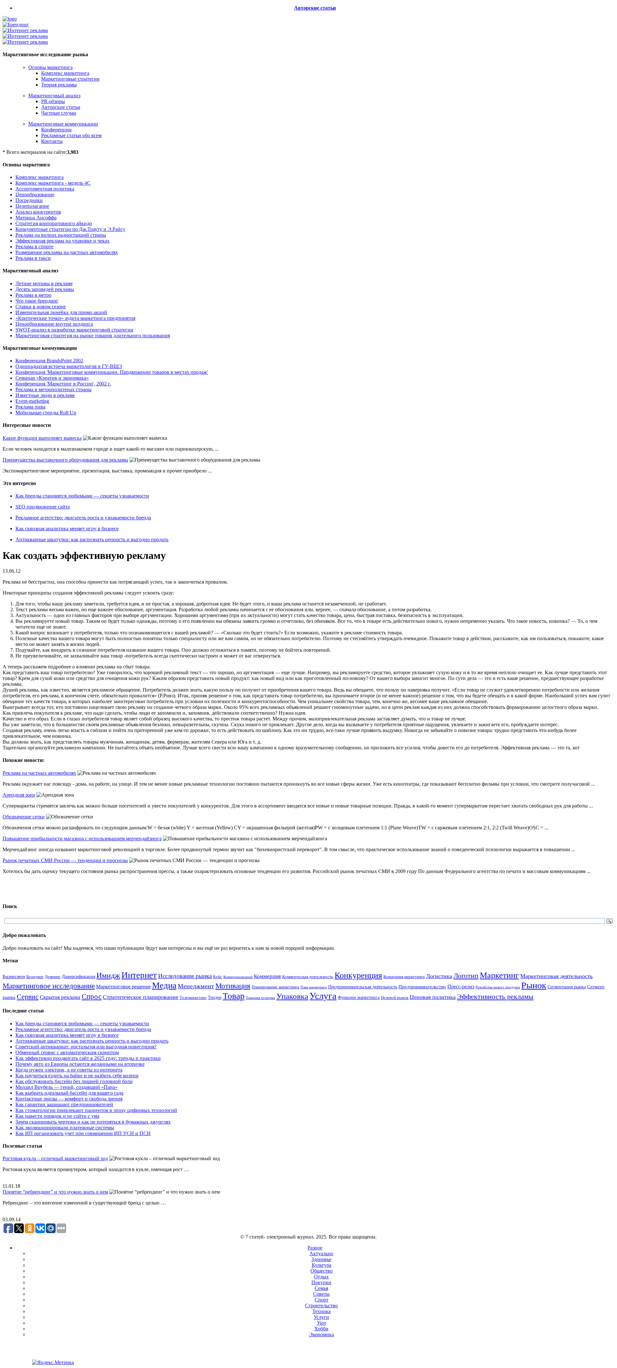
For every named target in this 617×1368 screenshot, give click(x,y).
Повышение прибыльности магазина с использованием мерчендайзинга (82, 838)
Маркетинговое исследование (49, 986)
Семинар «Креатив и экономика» (52, 378)
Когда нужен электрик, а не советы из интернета (68, 1069)
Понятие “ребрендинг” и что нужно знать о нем (55, 1192)
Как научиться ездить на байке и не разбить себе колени (77, 1075)
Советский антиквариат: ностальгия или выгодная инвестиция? (85, 1046)
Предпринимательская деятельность (362, 986)
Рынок (533, 985)
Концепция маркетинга (404, 976)
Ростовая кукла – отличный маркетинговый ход (55, 1158)
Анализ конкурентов (38, 212)
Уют (321, 1323)
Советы (321, 1294)
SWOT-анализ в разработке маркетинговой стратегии (74, 329)
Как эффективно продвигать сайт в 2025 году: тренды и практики (88, 1058)
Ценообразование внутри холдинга (54, 324)
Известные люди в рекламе (45, 395)
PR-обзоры (53, 101)
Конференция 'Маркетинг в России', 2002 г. (63, 383)
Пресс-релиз (460, 986)
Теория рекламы (59, 84)
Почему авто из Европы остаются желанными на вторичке (80, 1064)
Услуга (322, 996)
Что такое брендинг (36, 301)
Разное (315, 1247)
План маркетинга (313, 987)
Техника (321, 1311)
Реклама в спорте (34, 246)
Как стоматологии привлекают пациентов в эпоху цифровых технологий (96, 1110)
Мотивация (232, 986)
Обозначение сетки (24, 816)
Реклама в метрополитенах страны (53, 389)
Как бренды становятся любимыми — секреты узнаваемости (82, 496)
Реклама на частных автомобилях (39, 773)
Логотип (465, 976)
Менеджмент (196, 986)
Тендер (214, 997)
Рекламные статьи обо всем (71, 135)
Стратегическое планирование (140, 997)
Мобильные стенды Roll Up (45, 412)
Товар (234, 996)
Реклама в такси (33, 258)
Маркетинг (499, 975)
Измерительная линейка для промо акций (61, 312)
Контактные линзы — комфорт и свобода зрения (68, 1098)
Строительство (321, 1305)
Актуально (321, 1253)
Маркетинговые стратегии (70, 79)
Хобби (321, 1328)
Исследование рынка (185, 976)
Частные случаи (58, 113)
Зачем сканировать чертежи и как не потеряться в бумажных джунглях (93, 1122)
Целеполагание (32, 206)
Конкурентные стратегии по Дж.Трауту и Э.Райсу (70, 229)
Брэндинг (34, 976)
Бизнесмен (14, 976)
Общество (321, 1271)
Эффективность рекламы (495, 997)
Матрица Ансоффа (36, 217)
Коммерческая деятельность (307, 977)
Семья (321, 1288)
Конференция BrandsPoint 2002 (49, 360)
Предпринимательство (422, 986)
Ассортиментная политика (44, 188)
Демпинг (52, 977)
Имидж (108, 975)
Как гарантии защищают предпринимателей (64, 1104)
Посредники (29, 200)
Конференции (56, 129)
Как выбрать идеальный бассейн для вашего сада (69, 1093)
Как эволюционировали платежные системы (64, 1127)
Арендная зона (19, 795)
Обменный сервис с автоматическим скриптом (67, 1052)
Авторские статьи (315, 8)
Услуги (321, 1317)
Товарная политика (260, 998)
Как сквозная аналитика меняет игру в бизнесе (67, 528)
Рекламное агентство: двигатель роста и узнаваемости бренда (83, 517)
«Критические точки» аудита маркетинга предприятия (75, 318)
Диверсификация (78, 976)
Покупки (321, 1282)
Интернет (139, 975)
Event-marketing (32, 401)
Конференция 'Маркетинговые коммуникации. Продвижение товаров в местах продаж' (111, 372)
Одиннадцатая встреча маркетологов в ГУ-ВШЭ (68, 366)
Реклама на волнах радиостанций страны (60, 235)
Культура (321, 1265)
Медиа (164, 985)
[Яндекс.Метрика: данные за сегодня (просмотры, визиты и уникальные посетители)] (53, 1362)
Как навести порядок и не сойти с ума (57, 1116)
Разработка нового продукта (498, 987)
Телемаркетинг (193, 997)
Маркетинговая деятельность (556, 976)
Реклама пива (30, 407)
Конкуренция (358, 975)
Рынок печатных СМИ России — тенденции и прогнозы (65, 860)
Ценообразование (34, 194)
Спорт (321, 1299)
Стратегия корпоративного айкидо (53, 223)
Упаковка (292, 996)
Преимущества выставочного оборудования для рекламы (65, 460)
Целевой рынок (394, 997)
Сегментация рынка (567, 986)
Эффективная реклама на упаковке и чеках (62, 240)
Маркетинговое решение (123, 986)
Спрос (92, 996)
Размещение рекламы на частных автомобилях (66, 252)
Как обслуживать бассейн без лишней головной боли (74, 1081)
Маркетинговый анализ (54, 95)
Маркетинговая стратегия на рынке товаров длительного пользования (92, 335)
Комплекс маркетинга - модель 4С (53, 183)
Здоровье (321, 1259)
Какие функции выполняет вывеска (42, 438)
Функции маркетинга (359, 997)
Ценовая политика (433, 997)
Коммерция (267, 976)
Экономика (321, 1334)
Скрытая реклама (60, 997)
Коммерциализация (238, 977)
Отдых (321, 1276)
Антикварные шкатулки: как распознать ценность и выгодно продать (91, 539)
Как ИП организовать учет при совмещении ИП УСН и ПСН (83, 1133)
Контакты (52, 141)
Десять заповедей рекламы (44, 289)
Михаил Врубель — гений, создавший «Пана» (66, 1087)
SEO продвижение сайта (42, 506)
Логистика (439, 976)
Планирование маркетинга (275, 986)
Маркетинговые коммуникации (63, 124)
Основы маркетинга (50, 67)
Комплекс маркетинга (65, 73)
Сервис (28, 997)
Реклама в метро (33, 295)
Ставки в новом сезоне (40, 306)
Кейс (217, 977)
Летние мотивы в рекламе (44, 283)
